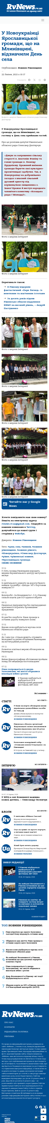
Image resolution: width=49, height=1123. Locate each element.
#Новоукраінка (10, 553)
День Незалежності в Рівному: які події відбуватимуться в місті (24, 977)
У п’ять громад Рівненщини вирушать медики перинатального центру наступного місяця (24, 573)
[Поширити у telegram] (44, 80)
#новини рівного (26, 550)
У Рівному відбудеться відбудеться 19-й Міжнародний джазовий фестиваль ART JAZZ (30, 681)
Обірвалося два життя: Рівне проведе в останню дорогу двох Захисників (24, 942)
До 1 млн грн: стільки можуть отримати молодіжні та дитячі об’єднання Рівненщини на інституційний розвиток (24, 639)
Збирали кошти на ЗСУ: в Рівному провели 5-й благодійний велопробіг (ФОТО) (25, 986)
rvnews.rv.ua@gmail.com (16, 524)
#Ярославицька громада (16, 560)
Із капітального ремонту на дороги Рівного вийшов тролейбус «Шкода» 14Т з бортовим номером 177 (24, 585)
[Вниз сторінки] (43, 1117)
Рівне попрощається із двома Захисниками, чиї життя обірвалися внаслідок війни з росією (21, 671)
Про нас (8, 1022)
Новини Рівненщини (30, 68)
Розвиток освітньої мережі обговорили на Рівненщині (23, 650)
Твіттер (30, 527)
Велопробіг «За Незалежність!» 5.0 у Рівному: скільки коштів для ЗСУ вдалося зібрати (24, 596)
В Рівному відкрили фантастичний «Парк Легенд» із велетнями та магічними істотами (24, 290)
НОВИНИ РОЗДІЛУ (39, 917)
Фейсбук (20, 533)
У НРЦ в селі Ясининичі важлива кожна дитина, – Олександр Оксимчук (24, 798)
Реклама (9, 1036)
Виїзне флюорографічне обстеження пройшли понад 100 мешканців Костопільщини (24, 660)
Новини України (23, 854)
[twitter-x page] (44, 1107)
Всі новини (40, 693)
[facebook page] (40, 1107)
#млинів (26, 547)
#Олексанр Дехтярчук (33, 553)
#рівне (5, 556)
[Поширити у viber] (39, 80)
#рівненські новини (21, 556)
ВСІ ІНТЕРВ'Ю (41, 764)
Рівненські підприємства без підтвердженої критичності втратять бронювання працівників (24, 607)
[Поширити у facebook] (29, 80)
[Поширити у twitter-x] (34, 80)
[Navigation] (42, 20)
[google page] (36, 1107)
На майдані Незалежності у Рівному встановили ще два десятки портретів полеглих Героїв (24, 959)
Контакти (9, 1027)
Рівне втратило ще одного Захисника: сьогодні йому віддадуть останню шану (24, 933)
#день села (14, 547)
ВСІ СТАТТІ (42, 700)
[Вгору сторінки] (43, 1111)
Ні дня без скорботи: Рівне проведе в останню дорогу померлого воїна (20, 618)
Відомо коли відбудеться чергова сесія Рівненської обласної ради (21, 628)
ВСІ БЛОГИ (42, 811)
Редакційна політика (16, 1032)
